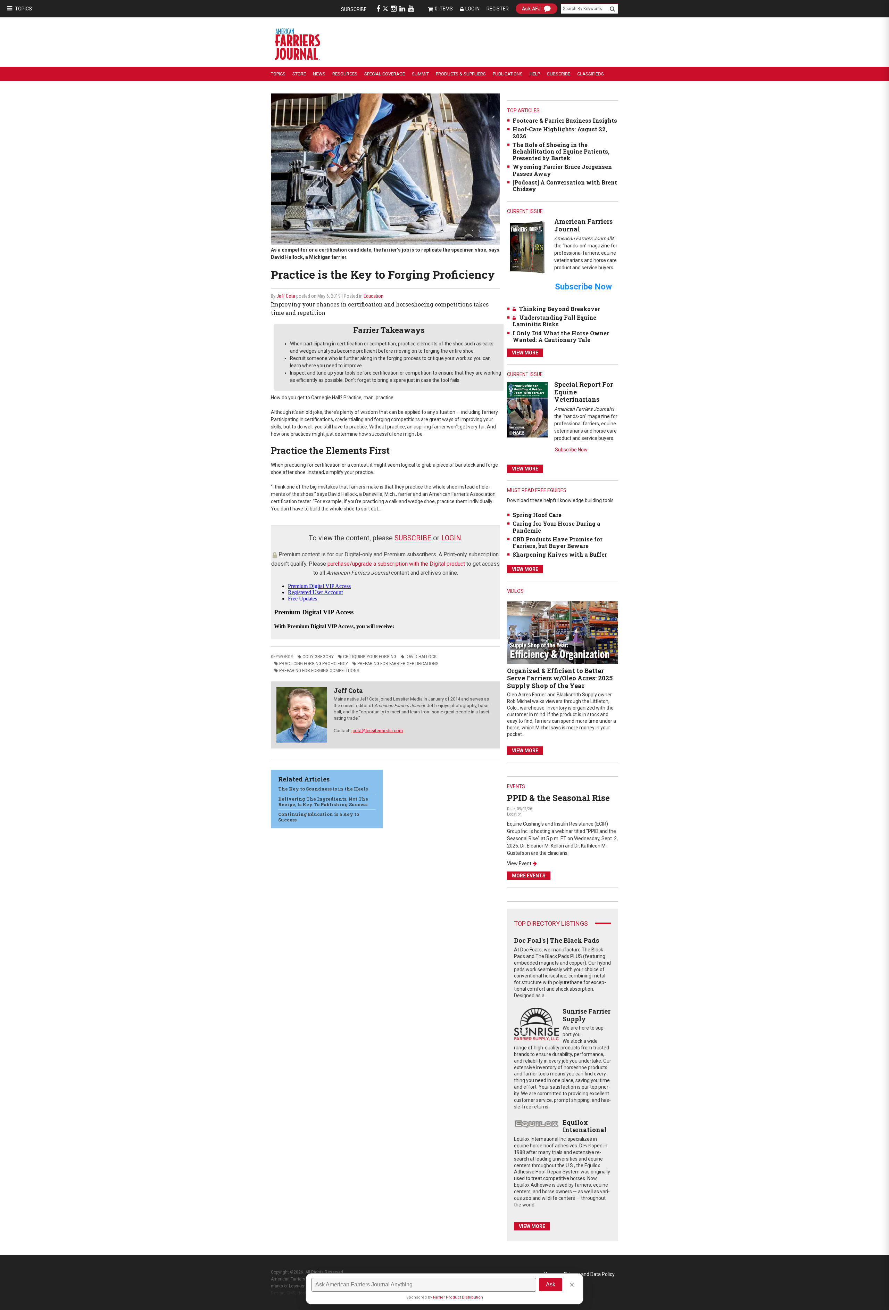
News (319, 73)
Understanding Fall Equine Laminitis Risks (554, 321)
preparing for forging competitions (319, 670)
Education (373, 296)
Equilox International (585, 1126)
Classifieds (590, 73)
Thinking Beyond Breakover (559, 308)
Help (535, 73)
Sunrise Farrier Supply (586, 1015)
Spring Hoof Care (537, 514)
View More (525, 352)
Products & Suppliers (461, 73)
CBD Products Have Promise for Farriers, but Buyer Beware (558, 542)
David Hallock (421, 656)
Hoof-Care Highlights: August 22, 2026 (560, 132)
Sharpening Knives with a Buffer (560, 554)
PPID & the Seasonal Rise (558, 797)
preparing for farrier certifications (397, 663)
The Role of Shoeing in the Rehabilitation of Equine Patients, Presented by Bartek (561, 151)
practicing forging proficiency (313, 663)
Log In (472, 8)
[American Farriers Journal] (527, 247)
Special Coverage (384, 73)
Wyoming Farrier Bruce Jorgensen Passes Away (562, 170)
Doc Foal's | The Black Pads (556, 940)
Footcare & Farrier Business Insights (565, 120)
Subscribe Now (571, 449)
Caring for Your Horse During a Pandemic (556, 527)
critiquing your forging (369, 656)
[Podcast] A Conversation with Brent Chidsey (565, 186)
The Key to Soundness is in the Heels (323, 789)
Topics (23, 8)
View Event (519, 863)
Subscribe (354, 9)
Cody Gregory (318, 656)
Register (498, 8)
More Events (529, 875)
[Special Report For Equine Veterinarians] (527, 409)
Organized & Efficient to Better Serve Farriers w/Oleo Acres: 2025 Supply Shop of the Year (560, 678)
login (451, 538)
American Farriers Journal (583, 225)
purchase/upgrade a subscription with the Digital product (396, 563)
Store (299, 73)
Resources (344, 73)
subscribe (412, 538)
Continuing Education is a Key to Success (318, 817)
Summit (420, 73)
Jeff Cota (285, 296)
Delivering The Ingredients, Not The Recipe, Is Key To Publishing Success (323, 802)
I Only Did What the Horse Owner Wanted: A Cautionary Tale (561, 336)
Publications (508, 73)
